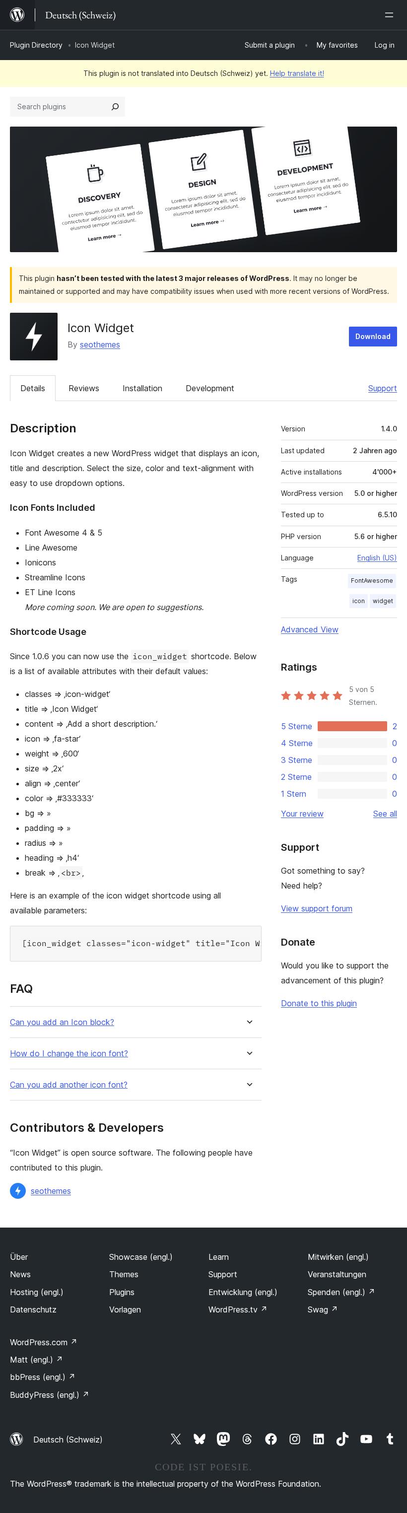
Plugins (122, 1292)
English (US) (377, 557)
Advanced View (310, 629)
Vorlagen (125, 1309)
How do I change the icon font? (69, 1053)
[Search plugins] (115, 107)
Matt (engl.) (36, 1360)
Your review (302, 814)
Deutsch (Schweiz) (68, 1439)
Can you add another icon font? (69, 1085)
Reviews (83, 388)
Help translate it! (297, 73)
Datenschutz (33, 1309)
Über (19, 1257)
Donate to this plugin (319, 1003)
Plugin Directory (36, 45)
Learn (218, 1257)
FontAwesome (372, 580)
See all (385, 814)
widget (383, 601)
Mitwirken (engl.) (338, 1257)
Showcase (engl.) (141, 1257)
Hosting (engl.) (37, 1292)
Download (373, 336)
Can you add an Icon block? (62, 1022)
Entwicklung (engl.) (242, 1292)
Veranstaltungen (337, 1274)
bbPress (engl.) (42, 1377)
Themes (123, 1274)
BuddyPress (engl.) (49, 1395)
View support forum (316, 908)
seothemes (100, 344)
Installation (142, 388)
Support (382, 388)
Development (210, 388)
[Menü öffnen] (391, 15)
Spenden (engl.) (341, 1292)
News (20, 1274)
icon (358, 601)
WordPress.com (43, 1342)
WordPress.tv (238, 1309)
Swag (323, 1309)
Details (32, 388)
